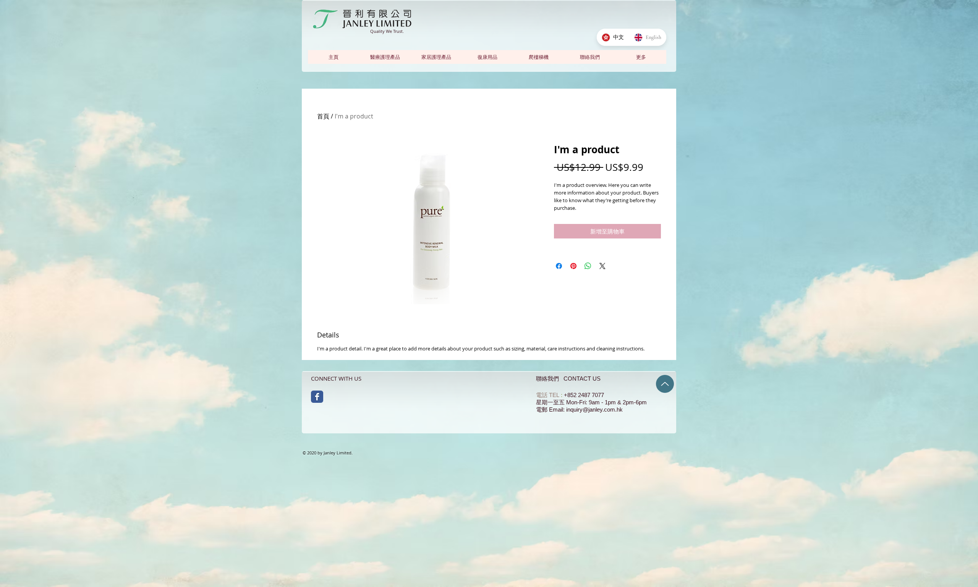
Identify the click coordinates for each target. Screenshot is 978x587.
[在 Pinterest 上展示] (573, 266)
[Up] (665, 384)
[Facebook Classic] (317, 397)
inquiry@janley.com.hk (594, 409)
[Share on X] (602, 266)
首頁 (323, 116)
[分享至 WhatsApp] (588, 266)
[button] (640, 57)
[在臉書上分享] (558, 266)
